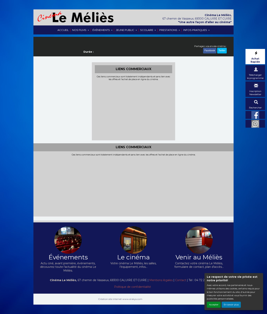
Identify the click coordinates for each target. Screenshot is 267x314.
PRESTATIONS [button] (168, 30)
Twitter (222, 50)
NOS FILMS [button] (79, 30)
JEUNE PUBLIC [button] (125, 30)
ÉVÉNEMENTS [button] (101, 30)
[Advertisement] (133, 110)
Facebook (209, 50)
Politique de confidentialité (132, 287)
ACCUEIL (63, 30)
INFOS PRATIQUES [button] (195, 30)
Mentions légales (161, 280)
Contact (180, 280)
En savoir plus (231, 304)
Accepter (214, 304)
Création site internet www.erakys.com (120, 299)
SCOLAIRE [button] (147, 30)
